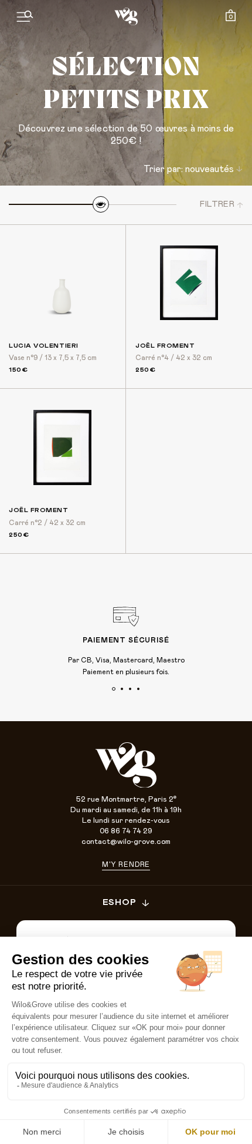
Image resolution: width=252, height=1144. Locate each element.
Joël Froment (165, 345)
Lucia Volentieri (44, 345)
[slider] (101, 204)
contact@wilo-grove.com (126, 842)
